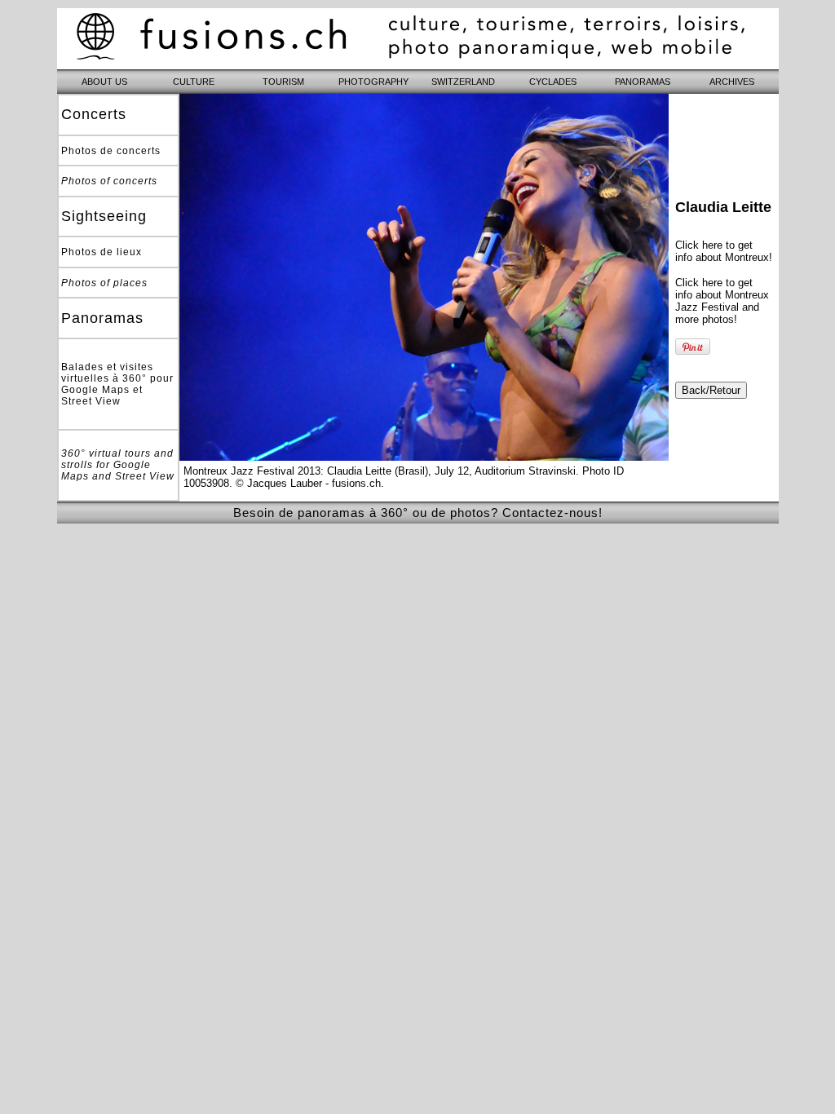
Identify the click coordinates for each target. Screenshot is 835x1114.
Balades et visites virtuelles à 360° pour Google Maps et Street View (117, 384)
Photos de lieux (101, 252)
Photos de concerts (111, 151)
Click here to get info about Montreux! (723, 251)
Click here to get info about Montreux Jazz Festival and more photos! (722, 300)
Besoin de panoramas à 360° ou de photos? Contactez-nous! (418, 512)
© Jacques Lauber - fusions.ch (308, 483)
